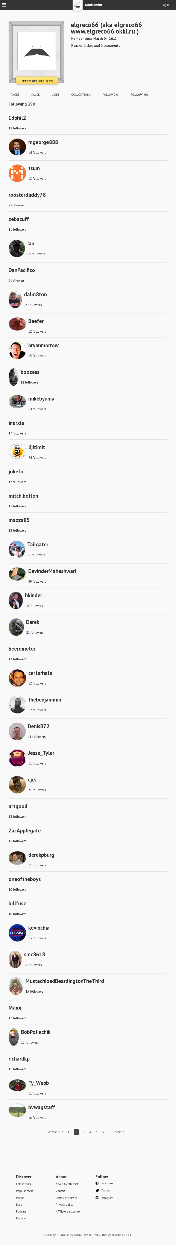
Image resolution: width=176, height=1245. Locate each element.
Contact (60, 1191)
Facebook (107, 1183)
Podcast (21, 1211)
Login (165, 5)
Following (139, 95)
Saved (35, 95)
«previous (55, 1131)
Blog (19, 1205)
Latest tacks (23, 1184)
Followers (111, 95)
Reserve (21, 1218)
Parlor (20, 1198)
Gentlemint (88, 7)
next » (119, 1131)
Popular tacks (24, 1191)
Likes (56, 95)
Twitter (105, 1190)
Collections (81, 95)
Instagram (107, 1197)
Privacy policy (64, 1205)
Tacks (15, 95)
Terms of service (66, 1198)
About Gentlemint (67, 1184)
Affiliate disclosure (68, 1211)
